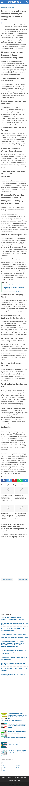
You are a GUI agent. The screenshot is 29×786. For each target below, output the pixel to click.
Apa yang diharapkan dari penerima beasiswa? (15, 285)
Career (3, 765)
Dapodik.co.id (14, 2)
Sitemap (11, 780)
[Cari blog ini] (27, 2)
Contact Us (10, 777)
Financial (4, 767)
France (17, 763)
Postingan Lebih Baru (7, 579)
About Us (4, 777)
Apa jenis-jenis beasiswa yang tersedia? (14, 291)
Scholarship (18, 765)
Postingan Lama (23, 579)
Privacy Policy (23, 777)
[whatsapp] (20, 480)
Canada (4, 763)
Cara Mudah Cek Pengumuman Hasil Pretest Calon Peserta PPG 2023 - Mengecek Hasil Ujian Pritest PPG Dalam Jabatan (14, 652)
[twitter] (9, 480)
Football (4, 770)
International (17, 780)
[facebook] (3, 480)
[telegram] (25, 480)
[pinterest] (14, 480)
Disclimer (16, 777)
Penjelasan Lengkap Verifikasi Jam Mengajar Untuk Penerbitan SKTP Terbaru (17, 725)
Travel (17, 767)
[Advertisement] (14, 597)
